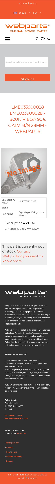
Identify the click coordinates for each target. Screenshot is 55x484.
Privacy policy (32, 478)
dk (18, 434)
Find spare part (12, 443)
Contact (9, 461)
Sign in (33, 3)
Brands (9, 447)
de (21, 434)
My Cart (23, 3)
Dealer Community (14, 456)
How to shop (11, 452)
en (25, 434)
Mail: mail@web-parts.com (16, 418)
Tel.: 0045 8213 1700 (13, 415)
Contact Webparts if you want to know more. (22, 256)
